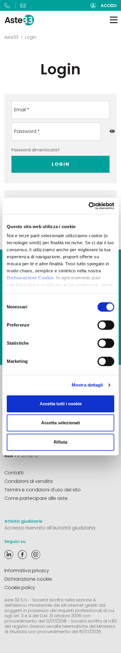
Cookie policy (19, 587)
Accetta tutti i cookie (61, 403)
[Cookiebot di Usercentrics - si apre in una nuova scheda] (88, 206)
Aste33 (11, 37)
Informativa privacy (26, 570)
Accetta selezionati (60, 422)
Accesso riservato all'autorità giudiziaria (49, 527)
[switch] (106, 325)
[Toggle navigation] (113, 20)
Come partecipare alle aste (36, 498)
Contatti (13, 472)
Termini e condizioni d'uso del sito (42, 489)
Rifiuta (60, 442)
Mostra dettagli (87, 384)
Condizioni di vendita (28, 481)
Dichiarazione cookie (28, 579)
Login (61, 164)
